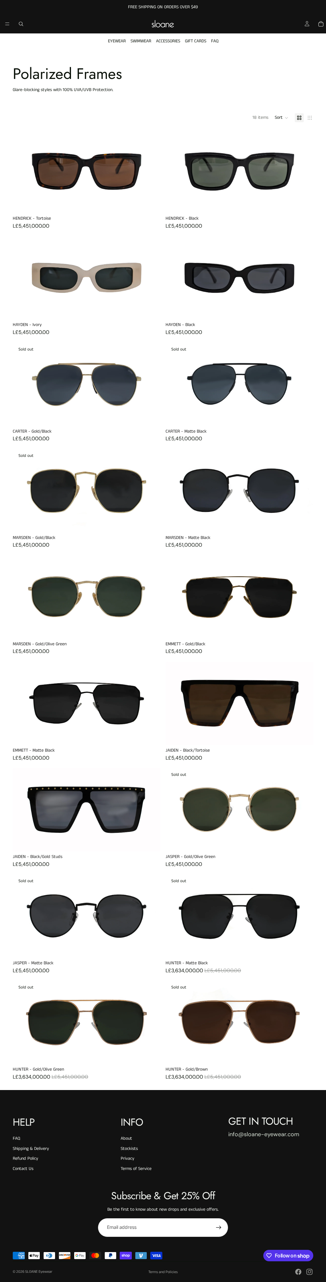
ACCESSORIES (168, 41)
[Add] (150, 203)
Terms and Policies (163, 1272)
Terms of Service (136, 1168)
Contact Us (23, 1168)
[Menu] (7, 24)
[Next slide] (303, 172)
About (126, 1138)
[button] (281, 118)
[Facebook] (298, 1272)
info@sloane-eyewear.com (263, 1134)
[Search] (21, 24)
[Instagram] (309, 1272)
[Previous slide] (175, 172)
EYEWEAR (117, 41)
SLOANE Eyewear (38, 1271)
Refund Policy (25, 1158)
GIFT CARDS (195, 41)
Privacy (127, 1158)
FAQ (214, 41)
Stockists (129, 1148)
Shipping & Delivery (31, 1148)
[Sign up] (218, 1227)
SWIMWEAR (141, 41)
